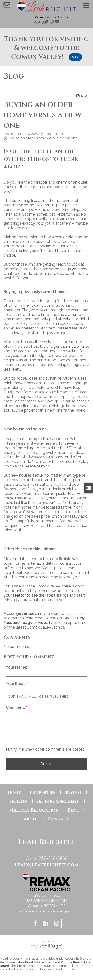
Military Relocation (34, 810)
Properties (42, 793)
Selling (18, 801)
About (31, 819)
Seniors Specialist (57, 801)
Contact (58, 819)
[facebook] (36, 924)
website (45, 622)
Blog (74, 810)
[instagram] (57, 924)
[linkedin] (46, 924)
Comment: (16, 707)
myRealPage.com (47, 946)
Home (14, 793)
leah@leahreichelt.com (46, 865)
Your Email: (16, 683)
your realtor (15, 595)
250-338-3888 (46, 21)
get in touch (27, 613)
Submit (46, 764)
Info (75, 57)
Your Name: (17, 667)
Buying (72, 793)
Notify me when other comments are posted (45, 749)
